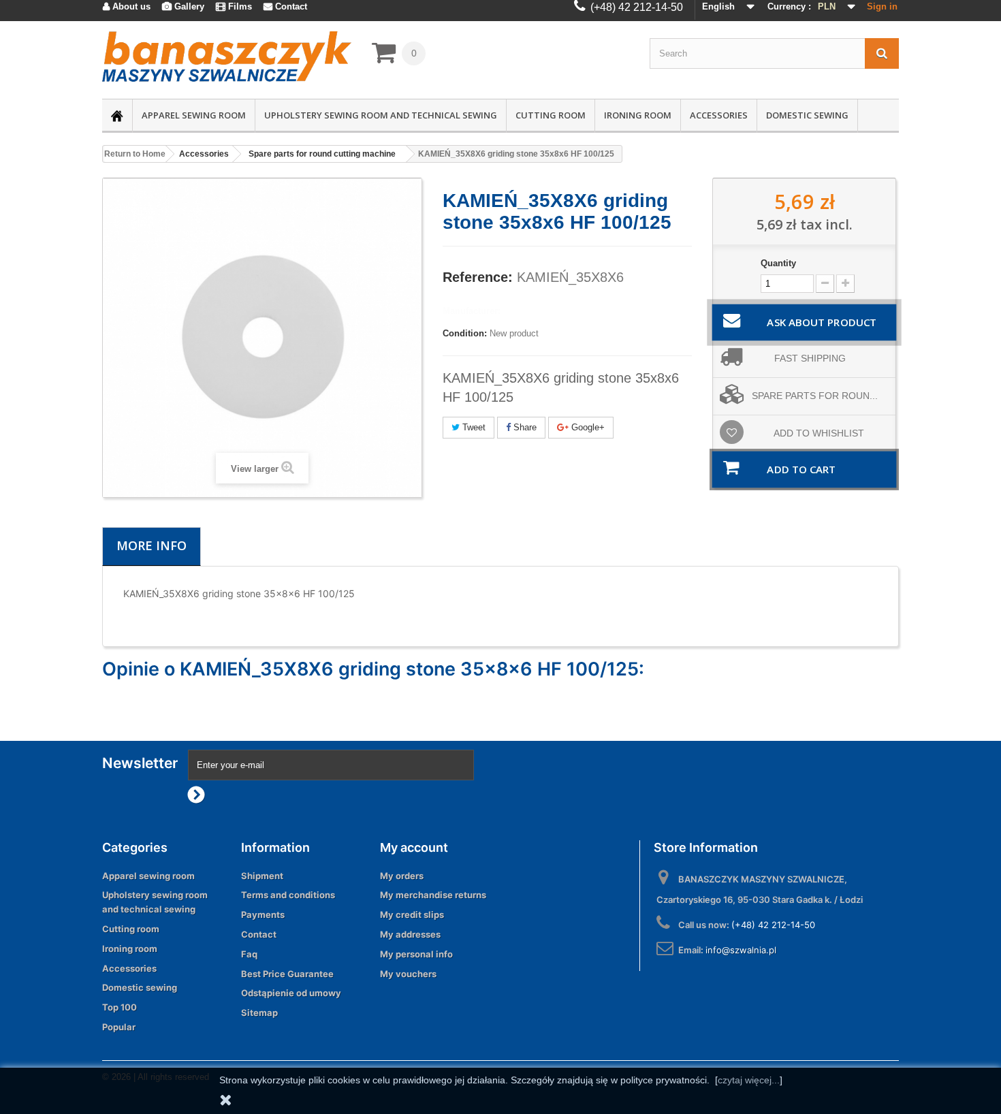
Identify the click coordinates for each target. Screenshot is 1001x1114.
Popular (119, 1026)
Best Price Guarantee (287, 973)
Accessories (719, 115)
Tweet (473, 427)
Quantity (778, 263)
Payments (263, 914)
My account (414, 847)
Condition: (465, 333)
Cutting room (550, 115)
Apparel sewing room (194, 115)
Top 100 (119, 1007)
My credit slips (412, 914)
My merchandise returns (433, 894)
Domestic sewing (807, 115)
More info (151, 545)
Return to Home (134, 154)
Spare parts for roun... (815, 395)
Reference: (478, 277)
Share (524, 427)
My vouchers (408, 973)
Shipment (262, 875)
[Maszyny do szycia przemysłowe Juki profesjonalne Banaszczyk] (226, 56)
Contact (258, 934)
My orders (402, 875)
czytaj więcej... (749, 1080)
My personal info (416, 954)
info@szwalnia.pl (740, 949)
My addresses (410, 934)
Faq (249, 954)
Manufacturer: (471, 311)
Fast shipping (810, 358)
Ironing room (637, 115)
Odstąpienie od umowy (291, 992)
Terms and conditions (288, 894)
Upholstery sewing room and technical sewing (380, 115)
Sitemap (259, 1012)
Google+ (587, 427)
